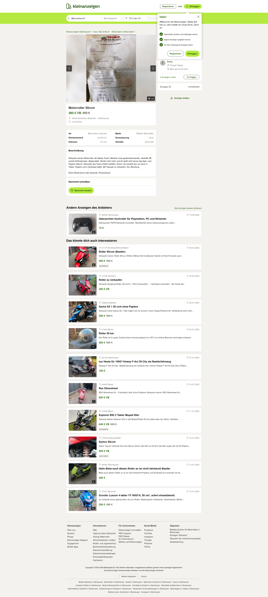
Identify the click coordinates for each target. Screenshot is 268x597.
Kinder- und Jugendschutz (104, 543)
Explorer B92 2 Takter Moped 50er (119, 415)
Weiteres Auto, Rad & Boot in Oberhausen (124, 592)
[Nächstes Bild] (153, 68)
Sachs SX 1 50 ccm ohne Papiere (118, 306)
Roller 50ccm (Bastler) (112, 251)
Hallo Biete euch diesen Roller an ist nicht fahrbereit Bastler (134, 468)
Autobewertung (176, 541)
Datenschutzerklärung (102, 550)
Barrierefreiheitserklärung (104, 546)
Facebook (148, 530)
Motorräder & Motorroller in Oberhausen (176, 585)
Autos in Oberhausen (181, 582)
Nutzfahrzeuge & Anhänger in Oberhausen (115, 588)
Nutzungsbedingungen (103, 556)
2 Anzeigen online (168, 77)
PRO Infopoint (125, 533)
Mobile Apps (72, 546)
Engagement (73, 543)
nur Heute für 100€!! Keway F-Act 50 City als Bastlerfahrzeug (135, 361)
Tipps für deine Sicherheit (104, 533)
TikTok (147, 546)
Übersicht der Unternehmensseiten (185, 538)
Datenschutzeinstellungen (104, 553)
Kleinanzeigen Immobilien (130, 530)
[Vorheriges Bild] (69, 68)
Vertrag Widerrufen (101, 536)
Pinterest (148, 543)
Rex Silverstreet (108, 388)
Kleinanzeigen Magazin (77, 540)
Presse (70, 536)
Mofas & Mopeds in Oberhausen (91, 582)
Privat (170, 61)
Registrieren (175, 53)
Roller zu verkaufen (110, 279)
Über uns (71, 530)
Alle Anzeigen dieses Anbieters (188, 208)
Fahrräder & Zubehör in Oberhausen (146, 585)
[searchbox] (86, 18)
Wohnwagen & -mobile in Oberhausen (184, 588)
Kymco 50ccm (107, 441)
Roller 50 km (106, 333)
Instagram (148, 536)
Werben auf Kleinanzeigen (130, 541)
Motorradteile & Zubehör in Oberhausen (83, 588)
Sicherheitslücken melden (104, 540)
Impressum (98, 560)
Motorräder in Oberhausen (114, 582)
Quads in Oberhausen (134, 582)
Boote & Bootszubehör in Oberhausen (116, 585)
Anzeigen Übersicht (178, 535)
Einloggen (192, 53)
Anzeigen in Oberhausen (150, 592)
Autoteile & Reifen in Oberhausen (88, 585)
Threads (148, 540)
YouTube (148, 533)
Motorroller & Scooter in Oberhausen (157, 582)
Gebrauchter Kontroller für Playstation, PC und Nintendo (132, 218)
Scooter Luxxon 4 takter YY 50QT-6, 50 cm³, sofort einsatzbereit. (137, 495)
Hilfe (95, 530)
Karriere (70, 533)
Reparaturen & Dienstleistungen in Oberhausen (151, 588)
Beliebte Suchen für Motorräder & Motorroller (184, 530)
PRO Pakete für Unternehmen (126, 537)
